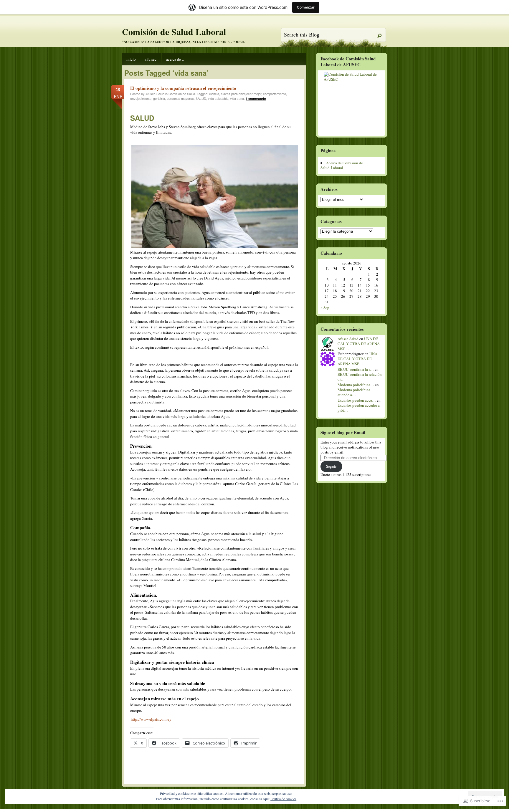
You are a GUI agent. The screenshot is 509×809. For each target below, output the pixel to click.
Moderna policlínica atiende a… (354, 392)
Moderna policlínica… (356, 384)
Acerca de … (176, 59)
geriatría (159, 98)
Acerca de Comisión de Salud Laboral (341, 165)
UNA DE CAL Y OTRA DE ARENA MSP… (359, 343)
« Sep (324, 307)
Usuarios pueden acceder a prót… (359, 408)
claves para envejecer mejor (241, 93)
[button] (215, 196)
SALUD (201, 98)
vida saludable (218, 98)
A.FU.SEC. (151, 59)
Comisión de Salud (181, 93)
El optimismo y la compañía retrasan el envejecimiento (183, 88)
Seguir (331, 466)
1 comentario (256, 98)
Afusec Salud (348, 338)
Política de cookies (283, 798)
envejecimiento (140, 98)
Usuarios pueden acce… (357, 400)
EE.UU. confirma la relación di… (360, 377)
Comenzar (306, 7)
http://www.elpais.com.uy (151, 719)
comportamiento (274, 93)
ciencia (214, 93)
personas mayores (180, 98)
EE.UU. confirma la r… (356, 369)
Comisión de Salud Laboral (174, 31)
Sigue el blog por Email (342, 432)
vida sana (237, 98)
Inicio (131, 59)
